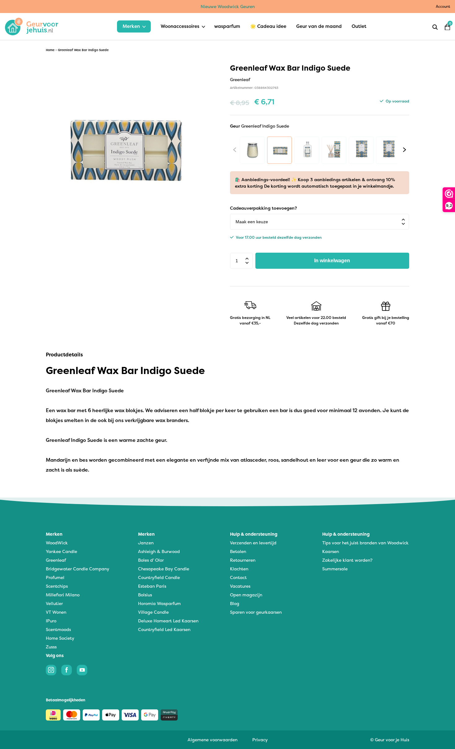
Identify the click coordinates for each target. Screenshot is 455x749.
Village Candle (153, 612)
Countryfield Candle (159, 577)
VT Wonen (56, 612)
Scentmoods (58, 629)
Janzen (146, 543)
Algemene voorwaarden (212, 739)
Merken (131, 26)
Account (443, 6)
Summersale (335, 569)
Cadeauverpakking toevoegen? (263, 208)
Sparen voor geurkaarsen (256, 612)
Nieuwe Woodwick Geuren (228, 6)
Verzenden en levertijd (253, 543)
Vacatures (240, 586)
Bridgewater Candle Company (77, 569)
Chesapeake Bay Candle (163, 569)
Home (50, 50)
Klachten (239, 569)
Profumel (55, 577)
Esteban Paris (152, 586)
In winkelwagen (332, 260)
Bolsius (145, 595)
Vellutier (54, 603)
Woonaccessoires (180, 26)
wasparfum (227, 26)
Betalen (238, 551)
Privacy (260, 739)
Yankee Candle (61, 551)
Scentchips (57, 586)
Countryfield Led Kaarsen (164, 629)
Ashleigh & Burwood (159, 551)
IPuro (51, 621)
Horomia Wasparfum (159, 603)
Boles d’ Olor (151, 560)
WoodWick (57, 543)
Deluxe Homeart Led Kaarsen (168, 621)
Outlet (359, 26)
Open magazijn (246, 595)
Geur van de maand (319, 26)
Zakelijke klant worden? (347, 560)
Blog (234, 603)
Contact (238, 577)
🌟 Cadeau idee (268, 26)
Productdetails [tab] (64, 354)
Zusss (51, 647)
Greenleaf (56, 560)
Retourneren (242, 560)
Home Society (60, 638)
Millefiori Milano (63, 595)
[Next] (404, 149)
